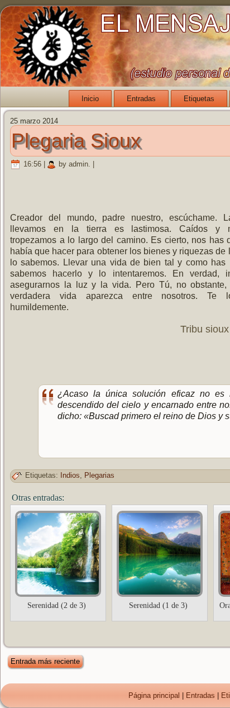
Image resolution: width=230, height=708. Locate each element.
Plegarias (99, 475)
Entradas (141, 98)
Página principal (154, 695)
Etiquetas (199, 98)
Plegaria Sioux (76, 140)
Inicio (90, 98)
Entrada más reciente (45, 661)
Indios (70, 475)
